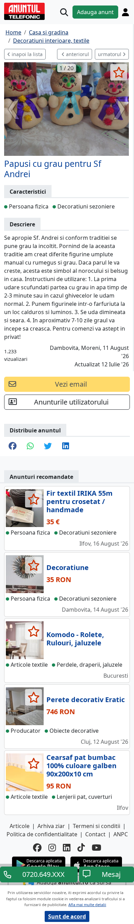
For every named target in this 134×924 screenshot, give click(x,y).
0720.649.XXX (43, 874)
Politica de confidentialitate (42, 834)
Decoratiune (67, 567)
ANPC (120, 834)
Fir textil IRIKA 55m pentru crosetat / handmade (79, 501)
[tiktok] (81, 847)
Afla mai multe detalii (87, 904)
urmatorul (110, 54)
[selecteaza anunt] (118, 72)
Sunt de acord (67, 916)
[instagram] (52, 847)
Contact (95, 834)
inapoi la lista (26, 54)
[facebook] (37, 847)
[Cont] (125, 12)
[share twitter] (48, 446)
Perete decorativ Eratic (85, 699)
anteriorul (77, 54)
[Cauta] (64, 12)
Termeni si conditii (96, 826)
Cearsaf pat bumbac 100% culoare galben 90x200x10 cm (81, 765)
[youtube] (96, 847)
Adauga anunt (95, 12)
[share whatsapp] (30, 446)
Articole (20, 826)
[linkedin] (66, 847)
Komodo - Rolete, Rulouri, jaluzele (75, 638)
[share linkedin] (66, 446)
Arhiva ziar (51, 826)
